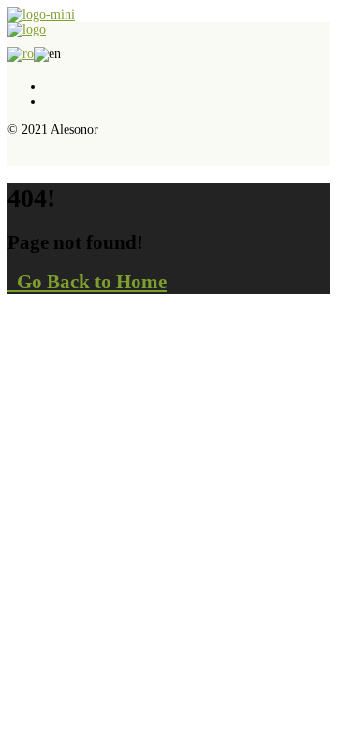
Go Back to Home (87, 281)
